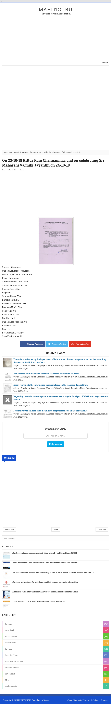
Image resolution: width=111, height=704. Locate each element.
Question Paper (11, 655)
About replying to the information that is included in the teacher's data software (50, 385)
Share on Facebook (35, 344)
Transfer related (12, 667)
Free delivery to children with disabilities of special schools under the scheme (50, 410)
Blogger (47, 700)
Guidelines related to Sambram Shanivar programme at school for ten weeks (45, 591)
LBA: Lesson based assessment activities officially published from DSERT (44, 553)
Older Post (102, 529)
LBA (7, 680)
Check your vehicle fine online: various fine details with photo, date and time (45, 562)
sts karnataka (11, 686)
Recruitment (10, 642)
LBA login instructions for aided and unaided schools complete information (45, 582)
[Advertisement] (75, 35)
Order (11, 152)
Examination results (14, 661)
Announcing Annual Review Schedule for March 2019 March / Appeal (46, 373)
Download (9, 630)
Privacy (86, 700)
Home (6, 152)
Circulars (9, 624)
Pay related (10, 673)
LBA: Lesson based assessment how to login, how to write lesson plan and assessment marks (53, 572)
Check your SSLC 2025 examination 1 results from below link (38, 601)
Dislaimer (95, 700)
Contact (77, 700)
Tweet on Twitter (59, 344)
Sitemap (104, 700)
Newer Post (9, 529)
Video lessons (11, 636)
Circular (8, 649)
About (70, 700)
